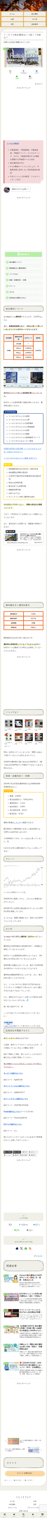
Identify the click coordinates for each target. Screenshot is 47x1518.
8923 (25, 1152)
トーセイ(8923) (13, 143)
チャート (12, 286)
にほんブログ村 (10, 1026)
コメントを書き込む (24, 1473)
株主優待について (15, 262)
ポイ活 (12, 1501)
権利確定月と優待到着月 (17, 268)
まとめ (11, 292)
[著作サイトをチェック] (17, 1248)
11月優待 (8, 1152)
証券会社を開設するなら (17, 298)
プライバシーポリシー (35, 1507)
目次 (22, 254)
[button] (30, 77)
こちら (16, 822)
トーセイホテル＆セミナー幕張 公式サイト (20, 458)
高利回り (33, 1155)
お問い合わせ (23, 1511)
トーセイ (8, 1155)
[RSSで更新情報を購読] (30, 1248)
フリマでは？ (14, 274)
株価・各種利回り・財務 (17, 280)
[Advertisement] (23, 113)
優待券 (17, 1155)
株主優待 (17, 1152)
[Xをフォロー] (21, 1248)
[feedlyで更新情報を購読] (25, 1248)
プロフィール (12, 1507)
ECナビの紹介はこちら (13, 1124)
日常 (34, 1504)
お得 (34, 1501)
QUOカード (34, 1152)
